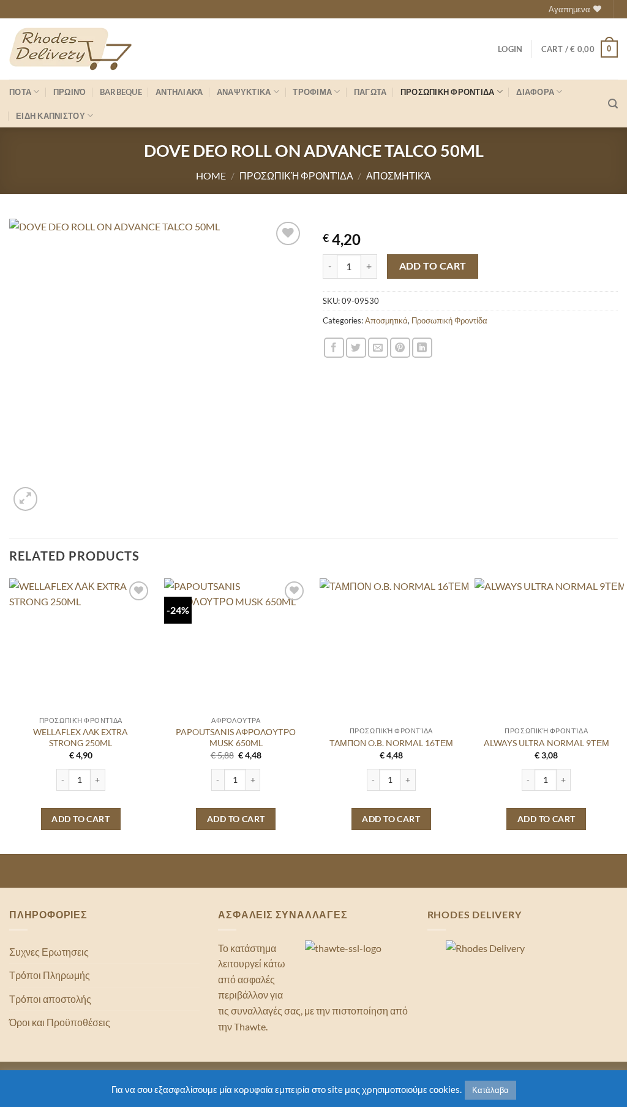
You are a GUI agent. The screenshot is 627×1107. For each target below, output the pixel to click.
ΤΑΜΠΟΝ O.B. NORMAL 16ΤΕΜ (391, 743)
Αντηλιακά (179, 92)
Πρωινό (69, 92)
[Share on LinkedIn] (422, 348)
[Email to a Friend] (378, 348)
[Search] (613, 104)
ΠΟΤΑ (20, 92)
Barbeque (121, 92)
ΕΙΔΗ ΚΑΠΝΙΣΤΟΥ (50, 116)
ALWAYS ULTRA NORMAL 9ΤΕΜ (546, 743)
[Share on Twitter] (356, 348)
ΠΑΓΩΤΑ (370, 92)
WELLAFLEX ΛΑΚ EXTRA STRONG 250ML (80, 738)
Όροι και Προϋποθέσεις (59, 1022)
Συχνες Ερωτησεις (49, 952)
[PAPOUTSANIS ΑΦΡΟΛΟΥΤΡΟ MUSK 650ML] (235, 650)
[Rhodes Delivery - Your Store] (70, 49)
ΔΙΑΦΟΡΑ (535, 92)
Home (211, 175)
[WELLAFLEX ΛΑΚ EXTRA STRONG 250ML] (80, 650)
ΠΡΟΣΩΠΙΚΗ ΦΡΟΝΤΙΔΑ (447, 92)
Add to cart (433, 265)
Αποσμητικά (398, 175)
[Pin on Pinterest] (400, 348)
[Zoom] (25, 499)
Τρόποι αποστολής (50, 999)
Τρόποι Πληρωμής (49, 975)
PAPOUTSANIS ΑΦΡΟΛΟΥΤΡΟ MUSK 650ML (236, 738)
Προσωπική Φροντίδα (296, 175)
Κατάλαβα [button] (490, 1090)
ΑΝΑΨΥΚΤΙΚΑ (244, 92)
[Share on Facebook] (334, 348)
